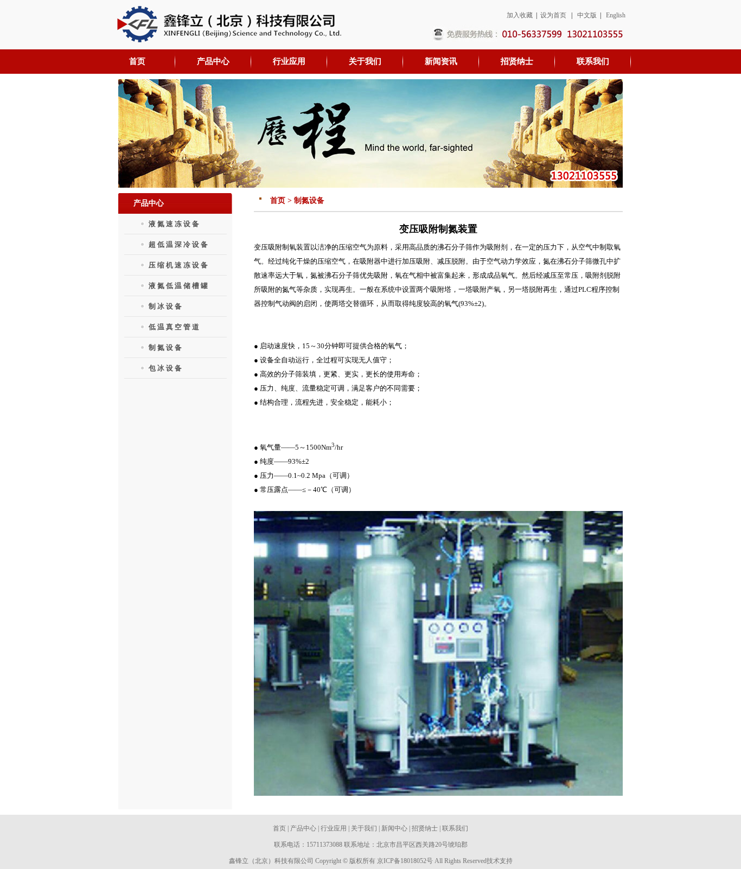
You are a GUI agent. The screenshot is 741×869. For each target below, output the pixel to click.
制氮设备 (166, 347)
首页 (279, 828)
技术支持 (500, 861)
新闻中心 (394, 828)
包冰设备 (166, 368)
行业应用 (334, 828)
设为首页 (553, 15)
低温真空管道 (175, 327)
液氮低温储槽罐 (179, 286)
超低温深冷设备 (179, 244)
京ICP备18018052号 (405, 861)
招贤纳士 (425, 828)
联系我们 (455, 828)
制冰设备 (166, 306)
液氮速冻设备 (175, 224)
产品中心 (303, 828)
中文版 (587, 15)
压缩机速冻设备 (179, 265)
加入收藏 (520, 15)
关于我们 (364, 828)
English (615, 15)
